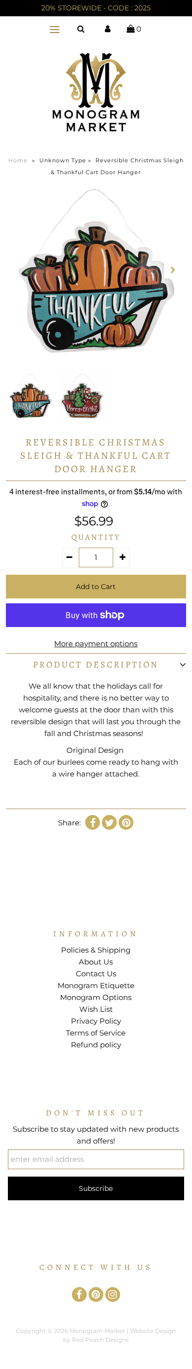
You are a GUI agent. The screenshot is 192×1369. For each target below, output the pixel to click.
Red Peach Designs (100, 1339)
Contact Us (96, 973)
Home (18, 160)
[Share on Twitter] (109, 822)
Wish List (96, 1009)
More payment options (95, 643)
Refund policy (96, 1044)
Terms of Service (96, 1032)
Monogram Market (97, 1330)
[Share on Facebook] (92, 822)
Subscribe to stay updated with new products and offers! (96, 1135)
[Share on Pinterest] (126, 822)
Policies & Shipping (95, 950)
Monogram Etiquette (96, 985)
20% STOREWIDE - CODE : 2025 (96, 7)
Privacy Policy (96, 1021)
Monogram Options (95, 997)
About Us (96, 961)
